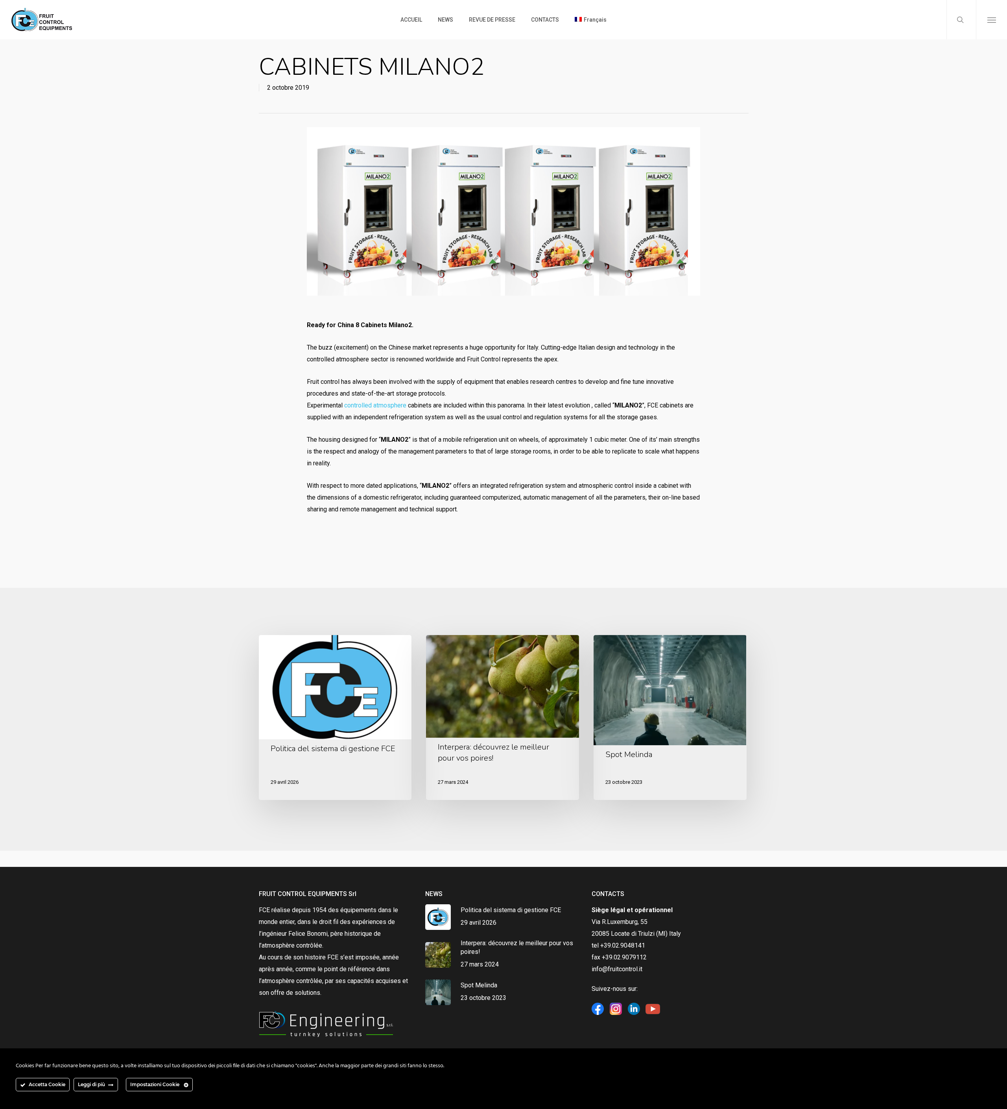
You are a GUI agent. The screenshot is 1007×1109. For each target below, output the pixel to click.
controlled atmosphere (375, 405)
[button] (991, 19)
